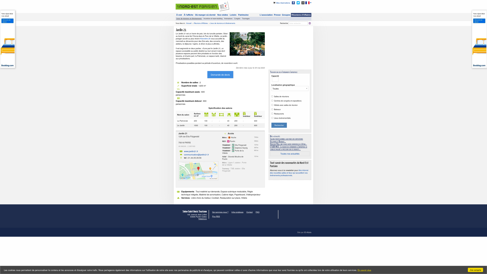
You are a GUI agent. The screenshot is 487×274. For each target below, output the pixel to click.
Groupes (286, 15)
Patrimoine (243, 15)
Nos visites (222, 15)
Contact (249, 212)
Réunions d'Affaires (301, 15)
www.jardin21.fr (191, 151)
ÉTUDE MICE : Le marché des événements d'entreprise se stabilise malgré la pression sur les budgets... (288, 148)
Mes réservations (283, 2)
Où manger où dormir (205, 15)
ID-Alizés (307, 232)
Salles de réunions (281, 96)
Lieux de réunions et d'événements (189, 19)
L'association (266, 15)
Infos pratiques (237, 212)
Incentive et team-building (213, 19)
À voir (179, 15)
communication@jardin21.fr (196, 154)
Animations (228, 19)
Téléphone (202, 218)
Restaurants (279, 113)
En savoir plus (364, 270)
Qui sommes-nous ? (220, 212)
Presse (277, 15)
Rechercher (284, 23)
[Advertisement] (290, 50)
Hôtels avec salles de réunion (286, 105)
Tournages (246, 19)
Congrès (237, 19)
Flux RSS (216, 216)
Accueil (189, 23)
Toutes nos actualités (289, 153)
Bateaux (277, 109)
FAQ (257, 212)
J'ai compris (475, 269)
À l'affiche (188, 15)
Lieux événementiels (282, 118)
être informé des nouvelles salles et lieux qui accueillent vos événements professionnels (289, 173)
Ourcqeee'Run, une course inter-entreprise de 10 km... (288, 144)
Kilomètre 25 (205, 38)
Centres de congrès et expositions (287, 100)
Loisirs (233, 15)
